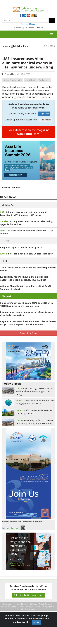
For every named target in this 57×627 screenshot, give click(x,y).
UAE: (6, 58)
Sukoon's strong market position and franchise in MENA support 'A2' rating (23, 214)
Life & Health (30, 80)
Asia (4, 260)
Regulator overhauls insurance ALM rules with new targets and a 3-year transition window (28, 323)
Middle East (9, 205)
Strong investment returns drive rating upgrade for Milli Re (35, 402)
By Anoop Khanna (10, 74)
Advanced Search (28, 24)
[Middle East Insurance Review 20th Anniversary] (28, 8)
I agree (36, 622)
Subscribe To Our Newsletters (28, 595)
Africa (5, 240)
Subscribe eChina (28, 333)
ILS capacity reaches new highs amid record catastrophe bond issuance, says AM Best (24, 278)
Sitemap (39, 27)
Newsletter (29, 27)
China (5, 296)
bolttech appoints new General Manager (26, 253)
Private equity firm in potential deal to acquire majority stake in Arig (35, 422)
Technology (44, 80)
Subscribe (18, 27)
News (6, 46)
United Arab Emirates (12, 80)
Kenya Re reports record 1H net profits (21, 247)
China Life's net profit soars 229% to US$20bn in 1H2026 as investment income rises (26, 304)
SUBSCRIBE (25, 134)
